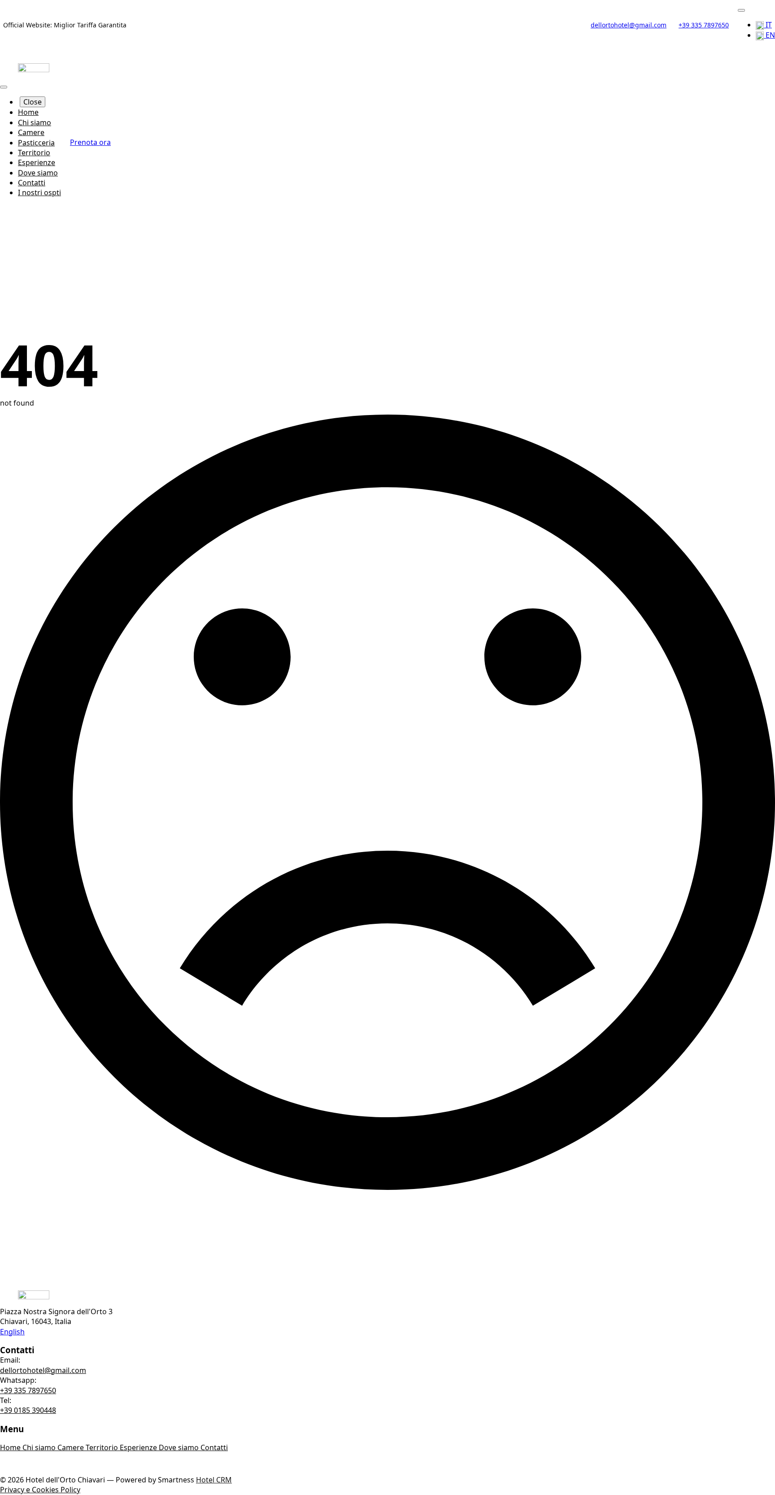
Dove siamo (38, 173)
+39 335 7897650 (28, 1390)
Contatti (31, 183)
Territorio (34, 152)
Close (32, 102)
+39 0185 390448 (28, 1410)
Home (28, 112)
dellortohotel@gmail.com (43, 1370)
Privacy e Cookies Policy (40, 1490)
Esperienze (36, 162)
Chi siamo (34, 122)
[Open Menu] (741, 10)
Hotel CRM (214, 1480)
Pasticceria (36, 143)
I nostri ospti (39, 192)
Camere (31, 132)
